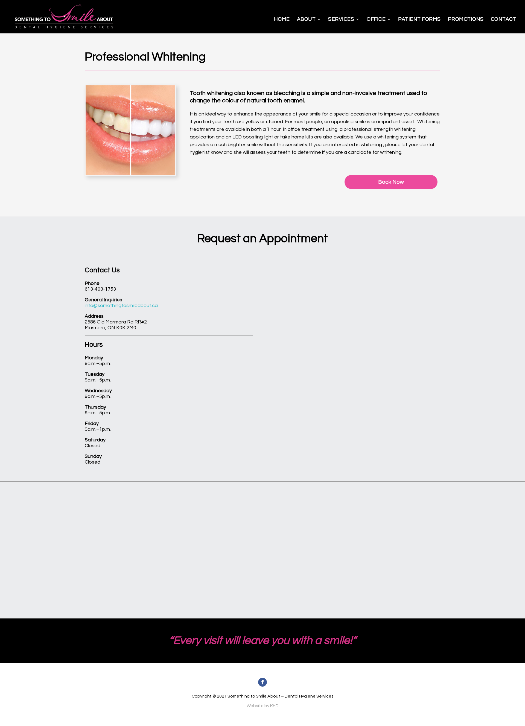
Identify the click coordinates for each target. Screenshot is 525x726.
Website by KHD (263, 706)
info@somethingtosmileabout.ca (121, 305)
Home (282, 19)
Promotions (466, 19)
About (306, 19)
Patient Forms (419, 19)
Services (341, 19)
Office (376, 19)
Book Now (391, 182)
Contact (504, 19)
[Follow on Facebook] (262, 682)
